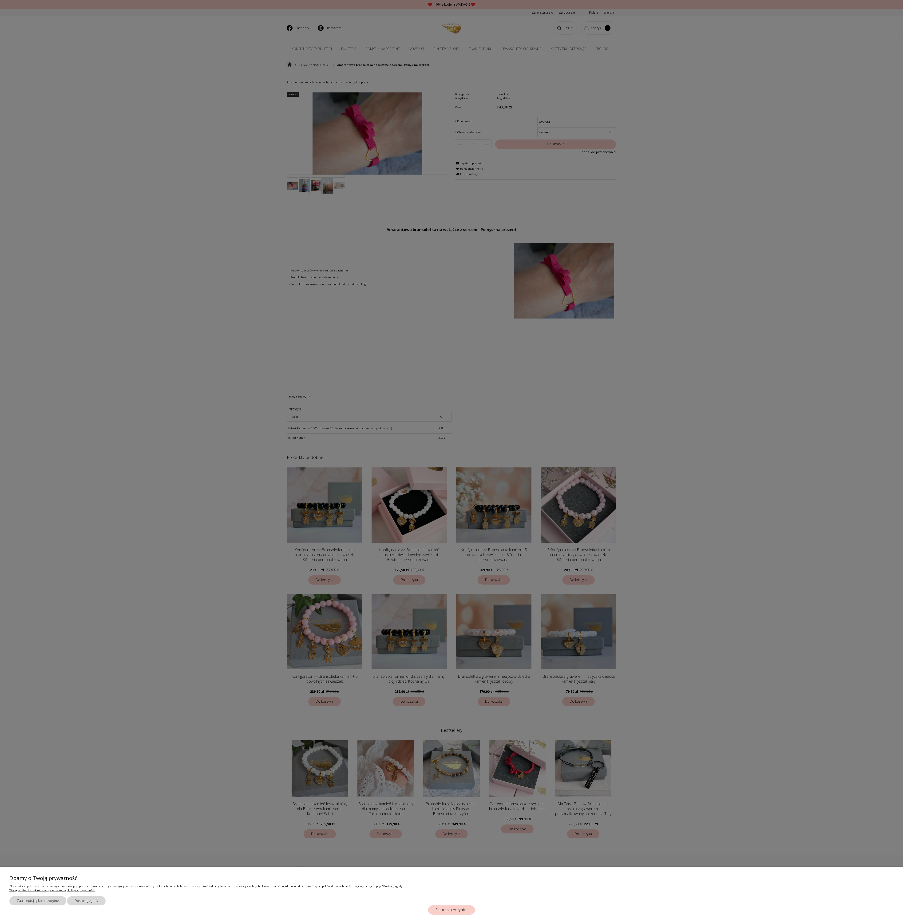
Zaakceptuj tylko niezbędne (38, 900)
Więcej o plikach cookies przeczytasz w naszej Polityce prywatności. (52, 890)
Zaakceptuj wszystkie (451, 910)
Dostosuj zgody (86, 900)
